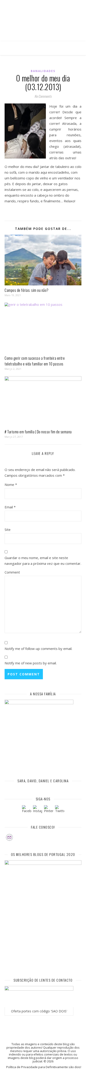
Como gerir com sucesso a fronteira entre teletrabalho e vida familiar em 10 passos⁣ (35, 361)
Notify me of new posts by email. (31, 663)
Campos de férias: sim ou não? (27, 290)
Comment (12, 572)
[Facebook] (27, 809)
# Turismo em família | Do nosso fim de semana (38, 431)
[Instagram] (38, 809)
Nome (11, 484)
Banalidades (43, 71)
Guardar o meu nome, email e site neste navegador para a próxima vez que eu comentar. (43, 560)
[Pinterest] (49, 809)
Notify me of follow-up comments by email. (38, 648)
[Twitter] (60, 809)
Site (8, 529)
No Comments (43, 96)
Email (10, 507)
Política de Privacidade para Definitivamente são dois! (43, 1067)
